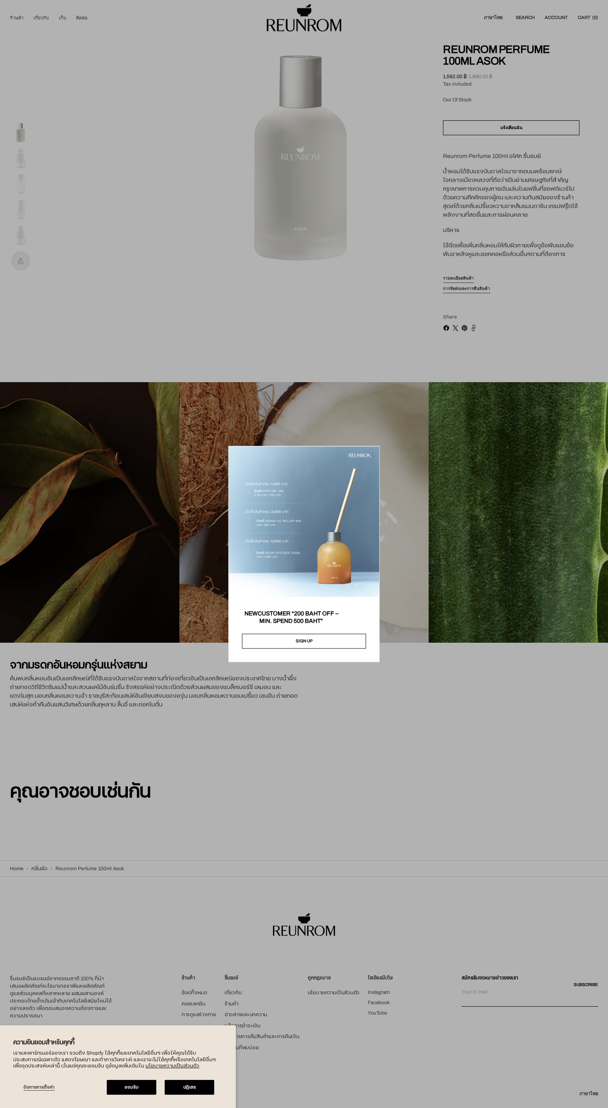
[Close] (371, 454)
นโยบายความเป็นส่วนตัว (172, 1066)
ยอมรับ (131, 1087)
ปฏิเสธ (189, 1087)
